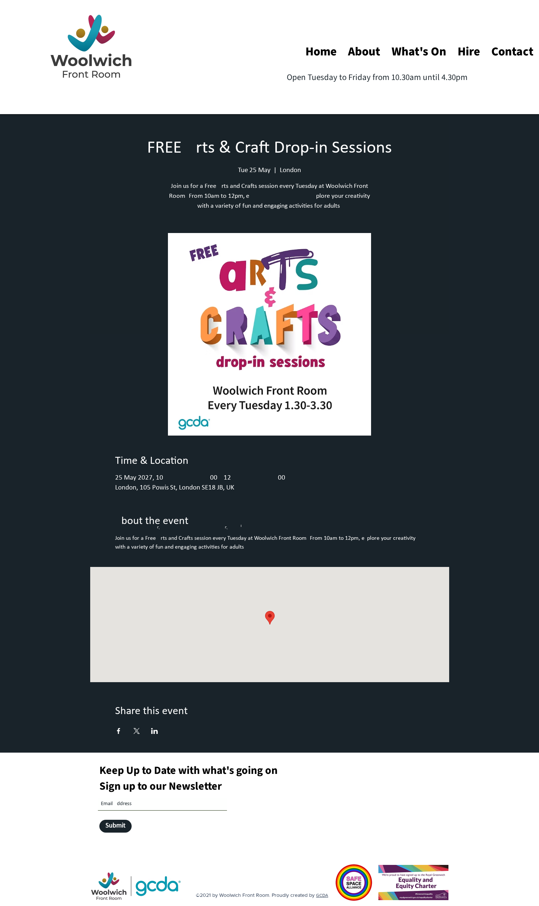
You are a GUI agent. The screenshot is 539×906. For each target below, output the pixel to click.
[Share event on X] (136, 731)
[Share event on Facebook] (118, 731)
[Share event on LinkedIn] (154, 731)
